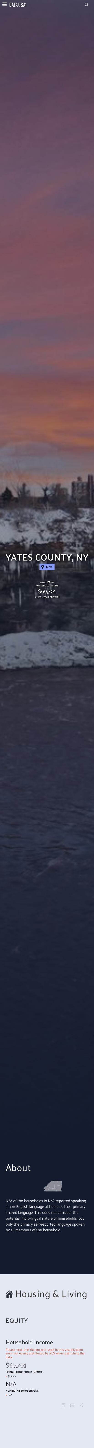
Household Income (29, 1342)
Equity (17, 1320)
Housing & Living (51, 1293)
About (18, 1167)
